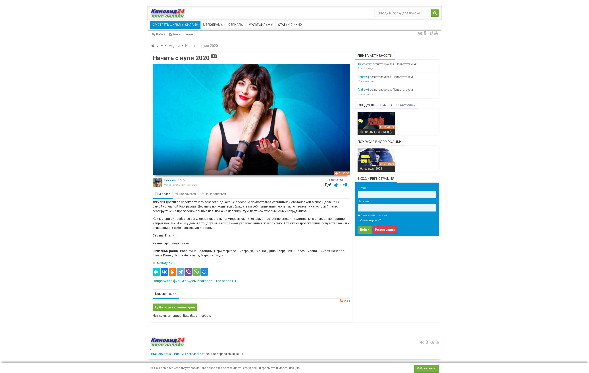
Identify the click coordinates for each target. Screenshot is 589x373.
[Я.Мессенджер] (156, 272)
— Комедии (191, 185)
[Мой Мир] (204, 272)
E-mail (362, 188)
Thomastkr (365, 64)
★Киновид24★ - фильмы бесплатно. (176, 354)
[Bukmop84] (157, 182)
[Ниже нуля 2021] (376, 158)
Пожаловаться (215, 194)
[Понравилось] (335, 185)
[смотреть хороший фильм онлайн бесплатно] (167, 13)
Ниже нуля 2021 (371, 168)
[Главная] (153, 46)
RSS (347, 301)
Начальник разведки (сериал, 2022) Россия (377, 132)
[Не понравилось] (345, 185)
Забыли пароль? (369, 220)
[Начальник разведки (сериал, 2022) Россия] (376, 122)
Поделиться (187, 194)
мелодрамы (166, 263)
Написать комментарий (177, 307)
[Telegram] (180, 272)
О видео (164, 194)
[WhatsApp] (196, 272)
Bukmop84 (170, 180)
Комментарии (165, 294)
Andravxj (363, 77)
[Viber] (188, 272)
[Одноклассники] (172, 272)
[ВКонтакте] (164, 272)
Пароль (363, 201)
